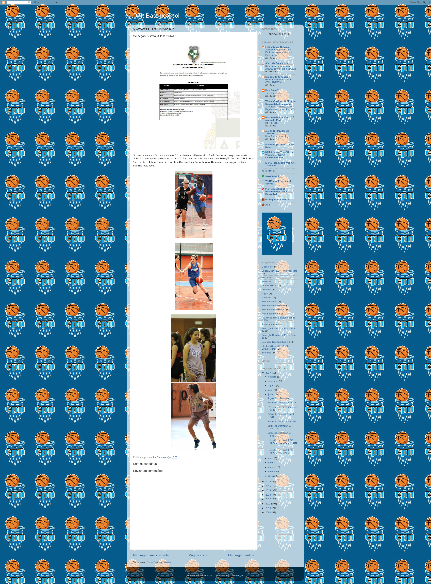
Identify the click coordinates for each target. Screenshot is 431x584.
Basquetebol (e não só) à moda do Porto (279, 118)
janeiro (272, 476)
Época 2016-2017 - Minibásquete (279, 271)
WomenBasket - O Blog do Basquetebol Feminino (280, 102)
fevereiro (273, 471)
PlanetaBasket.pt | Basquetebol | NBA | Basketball (276, 192)
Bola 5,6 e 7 (272, 90)
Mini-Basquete (269, 301)
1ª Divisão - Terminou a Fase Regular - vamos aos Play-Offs (280, 108)
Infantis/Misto (269, 285)
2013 (269, 495)
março (272, 467)
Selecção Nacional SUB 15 (282, 402)
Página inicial (198, 555)
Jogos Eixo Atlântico (278, 398)
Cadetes (266, 267)
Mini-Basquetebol (271, 313)
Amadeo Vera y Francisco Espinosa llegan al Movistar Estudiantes (278, 52)
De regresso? (271, 123)
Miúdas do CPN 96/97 (277, 77)
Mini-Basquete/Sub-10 (274, 305)
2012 (269, 499)
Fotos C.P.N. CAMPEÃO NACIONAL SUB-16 (280, 451)
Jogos (265, 293)
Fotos (265, 281)
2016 (269, 481)
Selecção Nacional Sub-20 (282, 421)
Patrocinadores (270, 324)
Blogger (239, 575)
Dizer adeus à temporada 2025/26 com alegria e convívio (280, 67)
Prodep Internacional (277, 199)
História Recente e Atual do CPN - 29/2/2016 (278, 81)
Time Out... (270, 93)
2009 (269, 512)
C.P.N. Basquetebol (153, 15)
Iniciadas (266, 289)
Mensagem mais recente (151, 555)
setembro (273, 381)
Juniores (266, 297)
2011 (268, 503)
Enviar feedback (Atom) (159, 562)
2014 (269, 490)
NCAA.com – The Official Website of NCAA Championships (279, 155)
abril (270, 462)
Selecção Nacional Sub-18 (276, 342)
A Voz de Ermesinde (276, 63)
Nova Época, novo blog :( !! (278, 136)
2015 (269, 486)
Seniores (266, 352)
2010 (269, 508)
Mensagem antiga (241, 555)
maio (271, 458)
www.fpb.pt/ (272, 176)
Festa (265, 277)
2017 (269, 373)
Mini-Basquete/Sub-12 (274, 309)
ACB (267, 204)
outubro (272, 376)
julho (271, 390)
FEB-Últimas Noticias (277, 47)
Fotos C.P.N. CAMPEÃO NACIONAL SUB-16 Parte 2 (282, 443)
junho (271, 394)
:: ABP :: (270, 170)
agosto (272, 385)
